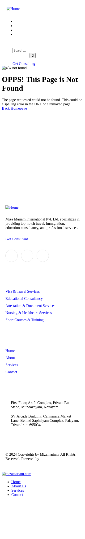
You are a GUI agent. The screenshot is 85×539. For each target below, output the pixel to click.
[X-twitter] (11, 256)
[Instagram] (43, 256)
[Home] (13, 9)
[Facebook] (27, 256)
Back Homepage (14, 108)
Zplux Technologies (55, 459)
